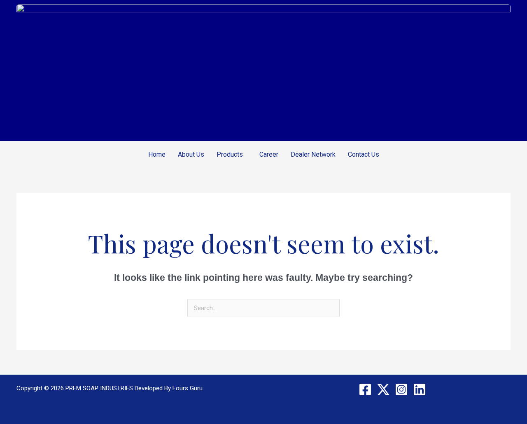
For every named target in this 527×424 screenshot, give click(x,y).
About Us (191, 154)
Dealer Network (313, 154)
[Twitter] (383, 389)
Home (157, 154)
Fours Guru (188, 388)
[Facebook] (365, 389)
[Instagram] (401, 389)
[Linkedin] (419, 389)
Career (268, 154)
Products (230, 154)
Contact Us (363, 154)
